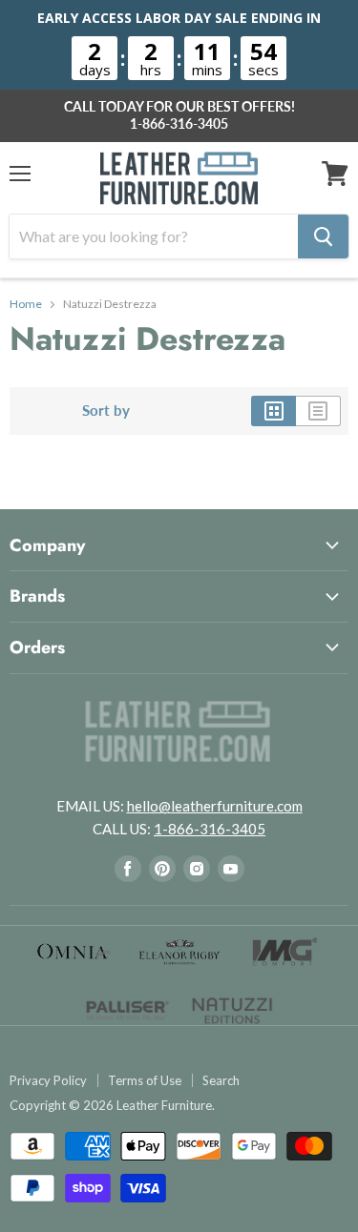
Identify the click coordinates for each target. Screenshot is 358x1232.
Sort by (106, 410)
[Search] (323, 236)
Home (26, 304)
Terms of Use (144, 1081)
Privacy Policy (48, 1081)
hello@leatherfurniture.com (215, 805)
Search (221, 1081)
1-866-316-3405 (179, 124)
